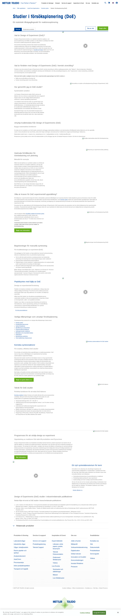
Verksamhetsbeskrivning (79, 547)
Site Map (95, 588)
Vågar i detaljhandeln (21, 547)
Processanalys (19, 562)
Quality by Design (38, 50)
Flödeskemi (19, 334)
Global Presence (103, 588)
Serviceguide (94, 554)
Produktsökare (95, 550)
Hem (14, 8)
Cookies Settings (66, 588)
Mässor (55, 575)
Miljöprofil (74, 544)
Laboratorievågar (19, 541)
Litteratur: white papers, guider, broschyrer (58, 546)
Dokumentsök (94, 547)
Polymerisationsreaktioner (22, 329)
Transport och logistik (21, 569)
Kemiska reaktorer (19, 395)
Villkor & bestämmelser (78, 588)
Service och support (39, 541)
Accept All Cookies (99, 612)
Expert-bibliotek (57, 541)
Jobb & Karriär (76, 541)
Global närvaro (76, 554)
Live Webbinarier (58, 578)
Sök (91, 544)
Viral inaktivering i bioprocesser (24, 338)
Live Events (56, 566)
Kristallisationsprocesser (22, 324)
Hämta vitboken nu (77, 490)
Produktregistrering (39, 544)
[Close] (118, 612)
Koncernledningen (77, 560)
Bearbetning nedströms (22, 336)
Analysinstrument (19, 556)
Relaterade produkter (28, 29)
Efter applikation (21, 8)
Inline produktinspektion (22, 566)
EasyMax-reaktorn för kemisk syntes (35, 213)
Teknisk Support (38, 547)
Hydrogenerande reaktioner (23, 331)
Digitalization (75, 550)
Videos (55, 563)
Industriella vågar (19, 544)
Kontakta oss (95, 3)
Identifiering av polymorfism (23, 327)
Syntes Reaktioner (20, 326)
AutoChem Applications (33, 8)
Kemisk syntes (45, 8)
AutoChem (17, 559)
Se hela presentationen (21, 310)
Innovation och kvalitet (78, 557)
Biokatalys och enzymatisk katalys (24, 333)
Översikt (18, 29)
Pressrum (74, 566)
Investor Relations (77, 563)
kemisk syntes (64, 199)
